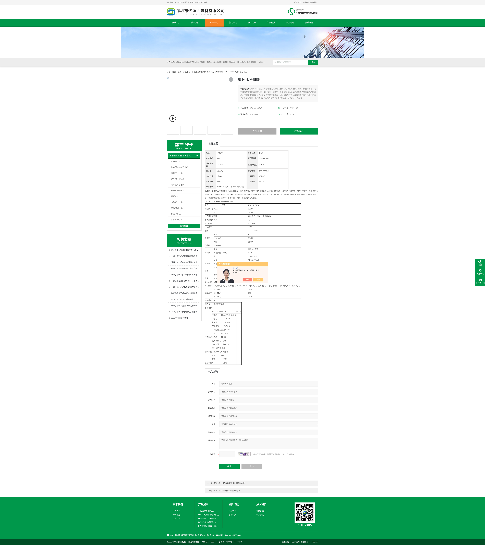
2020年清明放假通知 (179, 318)
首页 (179, 72)
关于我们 (195, 22)
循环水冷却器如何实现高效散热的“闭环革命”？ (185, 262)
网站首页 (176, 22)
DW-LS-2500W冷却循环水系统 (208, 518)
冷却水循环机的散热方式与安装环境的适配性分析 (185, 287)
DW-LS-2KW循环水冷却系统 (208, 522)
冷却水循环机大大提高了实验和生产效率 (185, 312)
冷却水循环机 (217, 72)
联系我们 (314, 2)
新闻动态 (176, 515)
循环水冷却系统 (177, 179)
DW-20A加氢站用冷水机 (208, 515)
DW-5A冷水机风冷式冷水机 (208, 526)
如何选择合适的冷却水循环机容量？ (185, 293)
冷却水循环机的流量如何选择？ (184, 256)
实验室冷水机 (177, 219)
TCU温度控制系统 (206, 511)
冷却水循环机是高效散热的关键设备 (185, 305)
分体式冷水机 (177, 202)
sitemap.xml (313, 542)
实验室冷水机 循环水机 (201, 72)
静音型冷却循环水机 (179, 167)
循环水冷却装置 (177, 190)
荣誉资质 (271, 22)
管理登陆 (304, 542)
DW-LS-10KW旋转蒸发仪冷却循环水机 (229, 483)
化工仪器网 (295, 542)
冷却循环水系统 (177, 185)
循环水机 (175, 196)
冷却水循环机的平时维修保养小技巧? (185, 275)
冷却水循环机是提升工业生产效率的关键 (185, 268)
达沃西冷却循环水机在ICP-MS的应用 (185, 250)
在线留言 (306, 2)
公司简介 (176, 511)
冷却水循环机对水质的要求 (182, 299)
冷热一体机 (176, 161)
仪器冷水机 (176, 214)
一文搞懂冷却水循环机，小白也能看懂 (185, 281)
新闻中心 (233, 22)
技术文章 (252, 22)
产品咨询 (257, 131)
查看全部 (184, 226)
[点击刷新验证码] (244, 454)
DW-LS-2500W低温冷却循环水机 (227, 491)
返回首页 (297, 2)
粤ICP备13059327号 (234, 542)
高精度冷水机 (177, 173)
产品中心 (214, 22)
